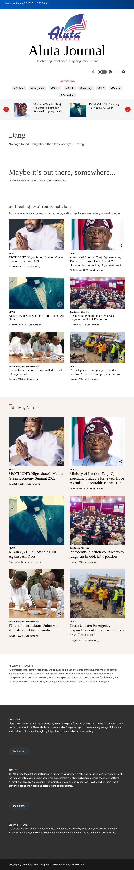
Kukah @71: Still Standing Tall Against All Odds (50, 106)
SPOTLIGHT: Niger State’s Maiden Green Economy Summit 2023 (36, 259)
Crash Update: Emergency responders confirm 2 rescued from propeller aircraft (96, 372)
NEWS (12, 254)
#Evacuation (67, 95)
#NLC (101, 88)
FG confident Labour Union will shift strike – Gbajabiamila (34, 627)
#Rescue (115, 88)
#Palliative (19, 88)
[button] (6, 109)
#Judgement (37, 88)
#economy (85, 88)
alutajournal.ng (33, 266)
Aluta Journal (67, 50)
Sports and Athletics (79, 312)
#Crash (69, 88)
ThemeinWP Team (75, 864)
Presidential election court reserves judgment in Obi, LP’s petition (105, 108)
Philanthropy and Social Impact (24, 366)
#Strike (55, 88)
